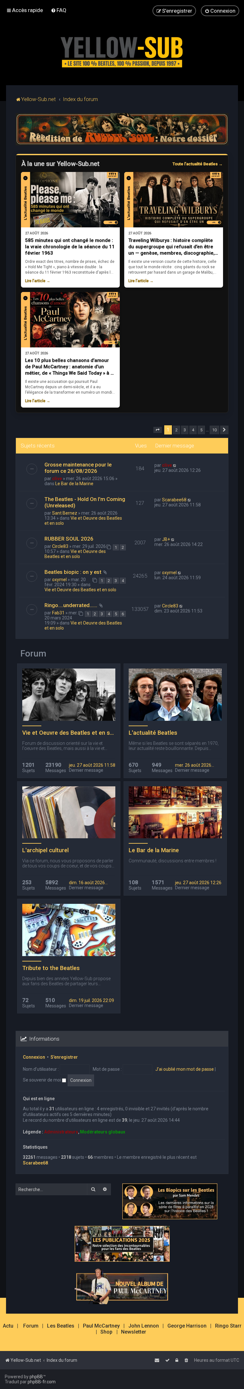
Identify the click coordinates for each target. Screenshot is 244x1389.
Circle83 (60, 546)
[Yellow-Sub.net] (122, 50)
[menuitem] (58, 10)
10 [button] (214, 430)
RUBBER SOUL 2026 (68, 539)
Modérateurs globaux (102, 1131)
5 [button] (201, 430)
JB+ (166, 539)
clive (57, 478)
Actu (8, 1326)
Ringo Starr (228, 1326)
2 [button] (176, 430)
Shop (106, 1332)
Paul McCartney (101, 1326)
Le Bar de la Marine (74, 483)
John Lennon (143, 1326)
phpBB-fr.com (42, 1381)
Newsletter (133, 1332)
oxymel (59, 579)
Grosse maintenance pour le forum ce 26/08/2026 (78, 467)
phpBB (36, 1376)
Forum (30, 1326)
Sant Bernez (64, 513)
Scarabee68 (174, 499)
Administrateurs (61, 1131)
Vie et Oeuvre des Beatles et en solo (75, 554)
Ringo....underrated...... (70, 605)
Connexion (34, 1057)
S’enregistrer (64, 1057)
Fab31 (58, 612)
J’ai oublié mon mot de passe (184, 1069)
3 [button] (185, 430)
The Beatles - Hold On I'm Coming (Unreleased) (84, 502)
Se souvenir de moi (42, 1079)
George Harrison (187, 1326)
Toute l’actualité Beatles (198, 164)
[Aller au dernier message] (175, 465)
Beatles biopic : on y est (72, 572)
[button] (157, 430)
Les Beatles (60, 1326)
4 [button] (193, 430)
